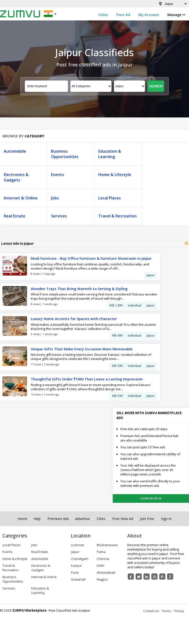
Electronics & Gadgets (16, 177)
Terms (166, 611)
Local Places (109, 198)
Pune (75, 572)
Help (37, 518)
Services (59, 216)
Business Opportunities (65, 153)
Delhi (100, 565)
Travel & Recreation (117, 216)
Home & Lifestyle (114, 174)
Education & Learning (109, 153)
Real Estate (14, 216)
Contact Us (150, 611)
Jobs (55, 198)
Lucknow (77, 545)
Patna (101, 552)
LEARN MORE (149, 498)
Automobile (15, 151)
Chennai (103, 558)
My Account (148, 14)
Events (57, 174)
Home (22, 518)
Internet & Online (21, 198)
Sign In (166, 518)
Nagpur (102, 579)
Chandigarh (79, 558)
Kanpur (76, 565)
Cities (103, 14)
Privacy (179, 611)
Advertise (82, 518)
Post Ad (123, 14)
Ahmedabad (106, 572)
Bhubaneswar (107, 545)
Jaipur (75, 552)
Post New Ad (122, 518)
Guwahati (78, 579)
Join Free (147, 518)
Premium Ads (58, 518)
